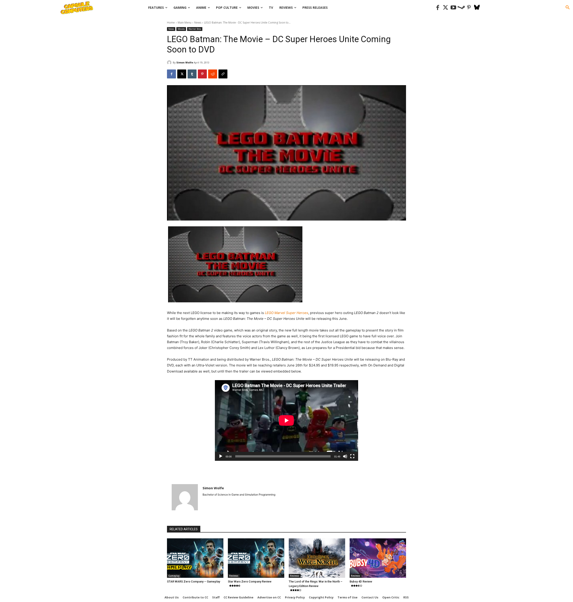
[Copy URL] (222, 73)
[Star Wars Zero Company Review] (256, 558)
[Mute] (345, 456)
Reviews (233, 575)
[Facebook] (437, 8)
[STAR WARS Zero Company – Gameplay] (195, 558)
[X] (181, 73)
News (197, 22)
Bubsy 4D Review (361, 581)
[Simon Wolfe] (170, 62)
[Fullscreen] (352, 456)
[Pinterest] (469, 8)
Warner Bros (194, 28)
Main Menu (184, 22)
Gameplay (174, 575)
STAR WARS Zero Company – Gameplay (193, 581)
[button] (567, 7)
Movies (181, 28)
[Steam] (461, 8)
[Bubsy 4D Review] (378, 558)
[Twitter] (445, 8)
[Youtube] (453, 8)
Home (171, 22)
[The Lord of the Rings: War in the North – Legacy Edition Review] (317, 558)
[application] (286, 420)
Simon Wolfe (184, 62)
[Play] (220, 456)
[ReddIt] (212, 73)
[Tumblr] (192, 73)
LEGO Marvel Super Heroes (286, 313)
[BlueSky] (477, 8)
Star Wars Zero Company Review (250, 581)
